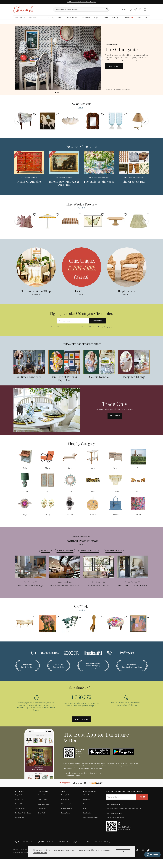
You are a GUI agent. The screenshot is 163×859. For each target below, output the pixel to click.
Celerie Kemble (99, 377)
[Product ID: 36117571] (70, 221)
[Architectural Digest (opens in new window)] (32, 652)
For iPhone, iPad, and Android (115, 817)
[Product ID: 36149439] (115, 221)
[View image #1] (53, 92)
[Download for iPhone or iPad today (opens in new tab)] (99, 751)
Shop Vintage (81, 719)
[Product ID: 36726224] (47, 121)
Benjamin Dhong (133, 377)
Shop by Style (65, 795)
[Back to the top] (158, 846)
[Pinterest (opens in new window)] (142, 850)
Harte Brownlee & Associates (64, 585)
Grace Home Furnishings (30, 585)
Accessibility (19, 817)
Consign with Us (43, 808)
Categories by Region (67, 804)
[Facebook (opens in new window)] (137, 850)
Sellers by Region (66, 808)
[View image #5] (62, 92)
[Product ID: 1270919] (92, 221)
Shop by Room (65, 813)
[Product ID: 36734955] (138, 121)
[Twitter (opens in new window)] (148, 850)
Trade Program (42, 799)
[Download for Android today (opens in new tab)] (123, 751)
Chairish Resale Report (90, 817)
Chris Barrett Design (98, 585)
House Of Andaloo (29, 181)
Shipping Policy (20, 808)
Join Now (114, 416)
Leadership (86, 799)
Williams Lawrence (29, 377)
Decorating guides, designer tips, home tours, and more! (124, 808)
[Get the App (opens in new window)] (69, 752)
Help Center (19, 795)
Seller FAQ (41, 813)
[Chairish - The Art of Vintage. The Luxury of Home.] (23, 9)
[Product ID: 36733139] (115, 121)
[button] (140, 9)
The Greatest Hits (133, 181)
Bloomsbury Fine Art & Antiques (64, 183)
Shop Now (114, 66)
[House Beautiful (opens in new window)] (92, 652)
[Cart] (145, 9)
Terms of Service (89, 327)
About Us (86, 795)
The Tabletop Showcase (99, 181)
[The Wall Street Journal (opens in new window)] (111, 652)
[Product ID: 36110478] (24, 121)
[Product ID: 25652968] (24, 221)
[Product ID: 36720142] (92, 121)
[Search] (107, 10)
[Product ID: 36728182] (70, 121)
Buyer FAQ (41, 795)
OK (123, 851)
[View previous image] (15, 58)
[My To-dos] (130, 9)
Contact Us (19, 799)
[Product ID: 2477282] (47, 221)
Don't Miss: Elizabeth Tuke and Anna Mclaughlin (81, 2)
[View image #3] (58, 92)
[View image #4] (60, 92)
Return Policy (19, 804)
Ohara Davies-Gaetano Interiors (132, 585)
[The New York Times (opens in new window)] (49, 652)
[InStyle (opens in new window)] (127, 652)
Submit (142, 797)
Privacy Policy (103, 327)
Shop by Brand (65, 799)
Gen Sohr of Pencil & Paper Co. (64, 379)
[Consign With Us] (135, 9)
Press (85, 808)
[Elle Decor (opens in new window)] (71, 652)
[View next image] (101, 58)
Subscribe (97, 321)
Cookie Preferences (40, 852)
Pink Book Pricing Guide (23, 813)
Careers (85, 804)
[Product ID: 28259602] (138, 221)
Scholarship (87, 813)
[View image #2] (55, 92)
